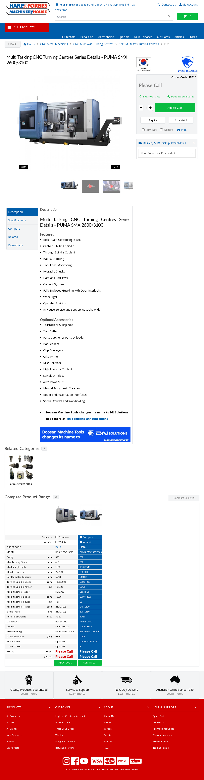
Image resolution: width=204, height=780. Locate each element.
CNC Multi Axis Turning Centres (93, 44)
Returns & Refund (65, 747)
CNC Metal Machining (54, 44)
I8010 (82, 547)
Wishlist (59, 735)
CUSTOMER (63, 707)
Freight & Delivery (65, 741)
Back (13, 44)
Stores (193, 37)
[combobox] (167, 153)
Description (15, 212)
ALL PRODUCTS (24, 27)
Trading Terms (161, 747)
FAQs (106, 747)
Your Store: (66, 4)
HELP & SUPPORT (164, 707)
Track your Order (64, 728)
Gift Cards (163, 37)
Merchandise (105, 37)
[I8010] (69, 120)
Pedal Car (86, 37)
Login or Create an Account (70, 716)
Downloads (15, 245)
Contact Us (158, 722)
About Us (109, 716)
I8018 (58, 547)
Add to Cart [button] (175, 108)
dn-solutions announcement (87, 419)
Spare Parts (13, 747)
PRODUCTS (14, 707)
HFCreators (68, 37)
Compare (14, 228)
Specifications (17, 220)
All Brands (12, 728)
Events (107, 735)
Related (13, 237)
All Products (13, 716)
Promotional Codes (163, 728)
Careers (108, 728)
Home (31, 44)
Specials (124, 37)
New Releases (143, 37)
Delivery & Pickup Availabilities (164, 143)
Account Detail (63, 722)
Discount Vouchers (163, 735)
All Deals (11, 722)
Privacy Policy (160, 741)
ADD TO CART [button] (66, 662)
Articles (179, 37)
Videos (10, 741)
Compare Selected (184, 498)
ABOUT (109, 707)
